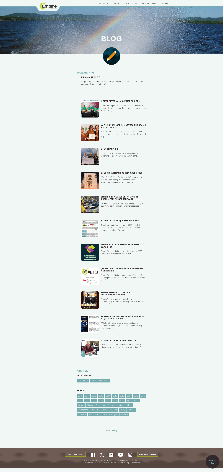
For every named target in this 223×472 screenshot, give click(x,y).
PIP (93, 409)
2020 (80, 400)
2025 (115, 400)
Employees (112, 405)
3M (128, 400)
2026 (122, 400)
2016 (122, 396)
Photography (83, 409)
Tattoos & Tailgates (110, 414)
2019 (143, 396)
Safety (122, 409)
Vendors (124, 414)
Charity (90, 405)
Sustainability (94, 414)
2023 (101, 400)
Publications (103, 380)
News (129, 405)
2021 (87, 400)
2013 (101, 396)
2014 (108, 396)
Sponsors (82, 414)
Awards (81, 405)
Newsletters (83, 380)
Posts (93, 380)
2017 (129, 396)
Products (113, 409)
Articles (135, 400)
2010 (80, 396)
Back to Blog (111, 430)
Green (122, 405)
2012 (94, 396)
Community (100, 405)
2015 (115, 396)
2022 (94, 400)
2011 (87, 396)
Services (131, 409)
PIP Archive (102, 409)
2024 (108, 400)
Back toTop (212, 461)
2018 (136, 396)
